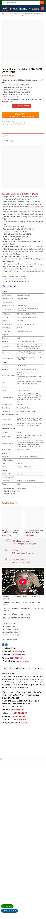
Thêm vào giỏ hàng (21, 106)
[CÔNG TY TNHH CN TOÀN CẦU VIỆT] (5, 8)
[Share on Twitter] (11, 123)
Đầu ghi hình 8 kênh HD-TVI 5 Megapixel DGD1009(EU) (11, 531)
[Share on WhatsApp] (3, 123)
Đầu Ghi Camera (13, 13)
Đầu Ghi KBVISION (25, 13)
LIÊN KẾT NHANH (9, 624)
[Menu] (42, 8)
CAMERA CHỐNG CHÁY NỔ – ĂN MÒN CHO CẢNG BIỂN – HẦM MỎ (22, 598)
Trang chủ (4, 13)
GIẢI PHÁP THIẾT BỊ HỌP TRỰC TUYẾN (16, 614)
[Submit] (42, 2)
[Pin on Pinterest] (19, 123)
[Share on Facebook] (7, 123)
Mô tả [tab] (4, 136)
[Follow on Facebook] (3, 644)
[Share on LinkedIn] (23, 123)
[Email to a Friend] (15, 123)
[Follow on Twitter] (6, 644)
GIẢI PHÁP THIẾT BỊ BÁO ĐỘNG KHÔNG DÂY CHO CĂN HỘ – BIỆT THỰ (23, 610)
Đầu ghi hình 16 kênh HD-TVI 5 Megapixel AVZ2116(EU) (33, 531)
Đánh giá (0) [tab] (7, 141)
